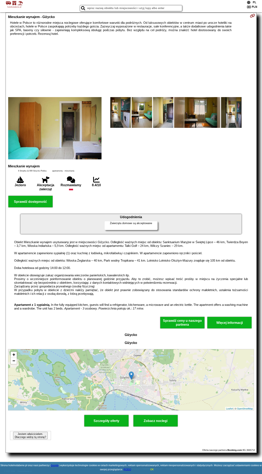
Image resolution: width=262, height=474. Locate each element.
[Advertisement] (131, 66)
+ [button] (13, 354)
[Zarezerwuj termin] (252, 15)
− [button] (13, 360)
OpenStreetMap (245, 408)
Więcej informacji (229, 322)
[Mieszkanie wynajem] (55, 128)
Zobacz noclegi (155, 421)
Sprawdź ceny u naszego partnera (182, 322)
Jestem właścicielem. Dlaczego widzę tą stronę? (30, 435)
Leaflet (229, 408)
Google (55, 465)
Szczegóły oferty (106, 421)
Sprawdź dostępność (30, 201)
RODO (127, 469)
